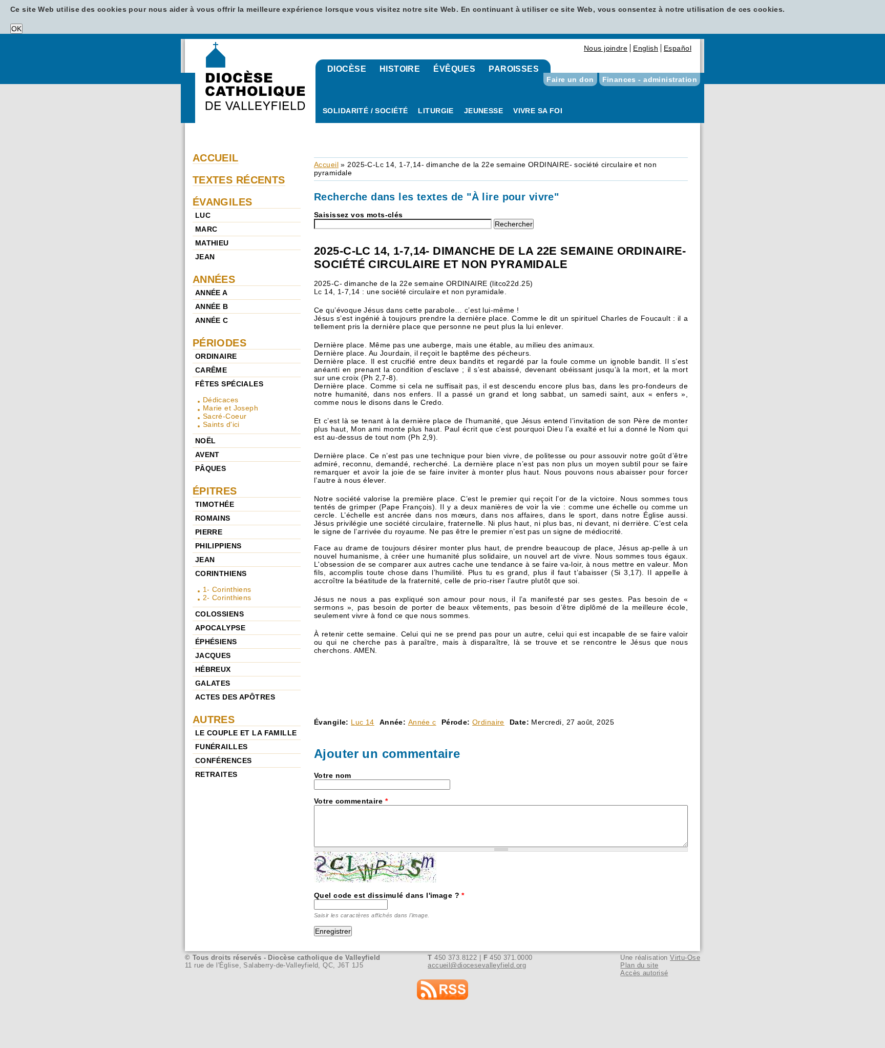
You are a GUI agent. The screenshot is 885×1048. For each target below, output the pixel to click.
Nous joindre (605, 48)
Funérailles (221, 747)
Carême (211, 370)
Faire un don (570, 79)
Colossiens (219, 614)
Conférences (223, 760)
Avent (207, 454)
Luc (202, 215)
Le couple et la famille (246, 733)
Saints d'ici (221, 424)
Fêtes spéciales (229, 384)
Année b (211, 306)
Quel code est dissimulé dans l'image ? (389, 895)
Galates (212, 683)
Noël (205, 441)
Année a (211, 293)
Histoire (400, 69)
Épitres (215, 491)
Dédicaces (221, 400)
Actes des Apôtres (235, 697)
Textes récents (239, 180)
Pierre (209, 532)
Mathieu (212, 243)
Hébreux (213, 669)
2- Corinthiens (227, 597)
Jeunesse (483, 111)
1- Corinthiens (227, 589)
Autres (214, 719)
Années (214, 279)
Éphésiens (216, 642)
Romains (212, 518)
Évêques (454, 69)
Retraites (216, 774)
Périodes (219, 342)
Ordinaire (488, 722)
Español (677, 48)
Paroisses (514, 69)
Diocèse (346, 69)
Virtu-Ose (685, 957)
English (645, 48)
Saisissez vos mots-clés (358, 215)
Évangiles (222, 202)
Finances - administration (650, 79)
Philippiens (218, 546)
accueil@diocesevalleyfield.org (477, 965)
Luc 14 (362, 722)
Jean (205, 257)
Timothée (214, 504)
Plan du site (639, 965)
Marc (206, 229)
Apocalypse (220, 628)
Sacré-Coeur (225, 416)
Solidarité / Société (365, 111)
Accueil (326, 164)
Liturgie (435, 111)
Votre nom (332, 775)
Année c (422, 722)
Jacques (213, 655)
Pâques (210, 468)
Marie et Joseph (230, 408)
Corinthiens (221, 573)
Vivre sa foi (537, 111)
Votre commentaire (351, 801)
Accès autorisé (644, 973)
